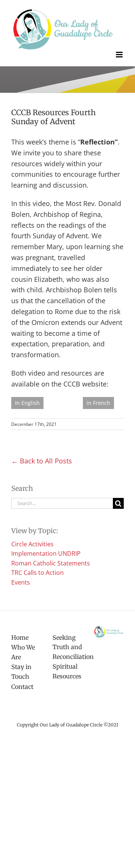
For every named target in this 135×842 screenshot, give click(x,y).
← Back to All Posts (41, 460)
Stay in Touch (21, 671)
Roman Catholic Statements (50, 563)
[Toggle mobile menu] (120, 55)
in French (98, 402)
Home (19, 637)
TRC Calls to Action (37, 572)
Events (20, 582)
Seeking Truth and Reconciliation (67, 647)
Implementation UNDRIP (46, 553)
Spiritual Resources (66, 671)
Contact (22, 686)
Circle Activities (32, 544)
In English (27, 402)
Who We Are (23, 652)
